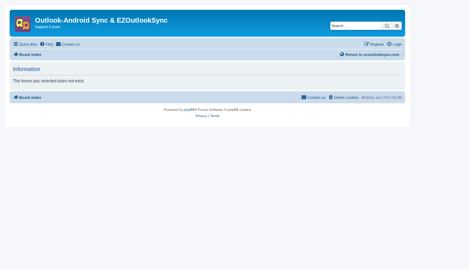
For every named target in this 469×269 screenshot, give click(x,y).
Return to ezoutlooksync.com (372, 54)
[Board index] (23, 22)
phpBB (189, 110)
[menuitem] (46, 44)
